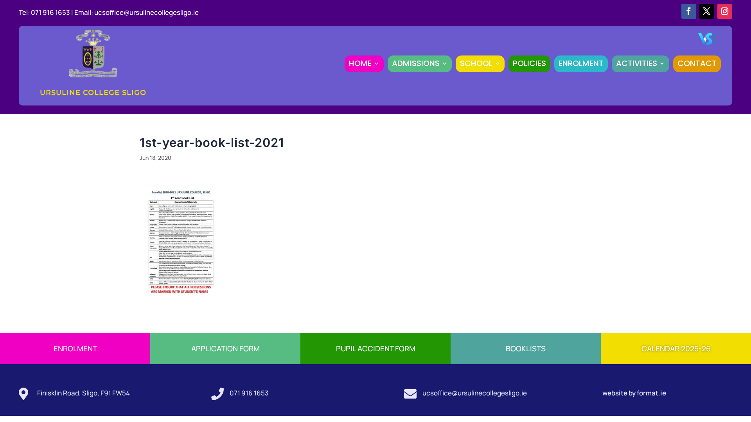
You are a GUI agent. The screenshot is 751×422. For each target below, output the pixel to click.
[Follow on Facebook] (688, 11)
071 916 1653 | (52, 12)
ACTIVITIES (636, 63)
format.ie (651, 392)
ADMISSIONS (416, 63)
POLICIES (529, 63)
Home (360, 63)
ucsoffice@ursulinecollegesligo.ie (146, 12)
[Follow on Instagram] (724, 11)
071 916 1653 (249, 392)
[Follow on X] (706, 11)
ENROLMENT (581, 63)
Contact (697, 63)
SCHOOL (476, 63)
